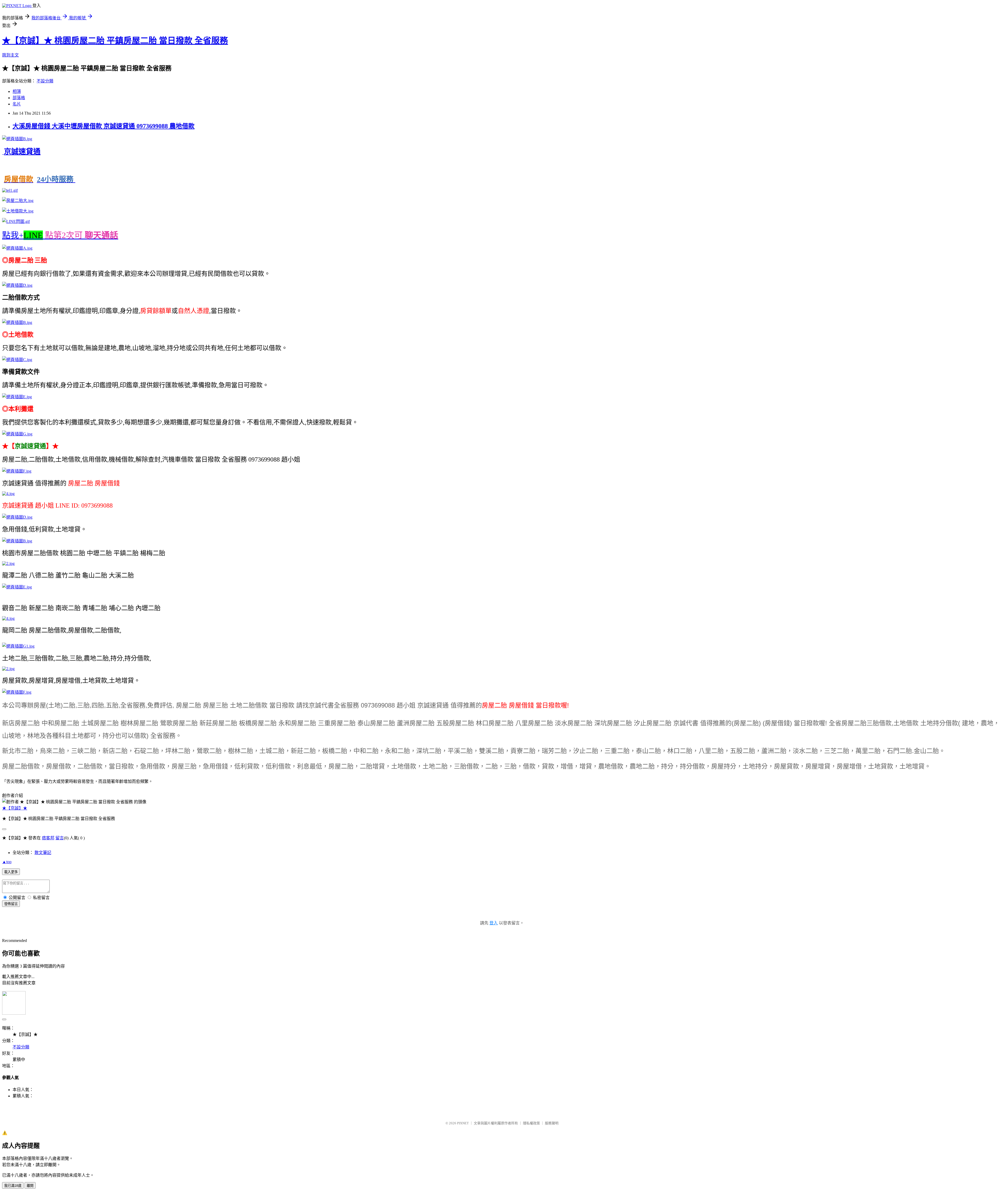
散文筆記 (43, 852)
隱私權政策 (531, 1123)
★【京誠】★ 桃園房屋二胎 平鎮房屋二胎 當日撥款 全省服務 (115, 40)
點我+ (60, 235)
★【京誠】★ (14, 808)
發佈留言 (11, 904)
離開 (30, 1186)
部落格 (19, 98)
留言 (59, 838)
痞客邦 (48, 838)
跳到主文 (10, 55)
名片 (17, 104)
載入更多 (11, 872)
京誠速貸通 (22, 152)
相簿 (17, 91)
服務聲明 (551, 1123)
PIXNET (463, 1123)
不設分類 (45, 81)
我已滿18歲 (12, 1186)
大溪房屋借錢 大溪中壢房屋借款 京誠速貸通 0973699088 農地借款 (104, 126)
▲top (7, 862)
